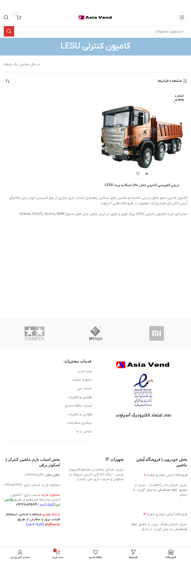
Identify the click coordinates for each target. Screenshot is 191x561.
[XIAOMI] (157, 333)
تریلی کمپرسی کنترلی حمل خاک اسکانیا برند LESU (142, 185)
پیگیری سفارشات (79, 422)
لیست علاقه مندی (78, 405)
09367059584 (26, 504)
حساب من (84, 388)
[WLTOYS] (95, 333)
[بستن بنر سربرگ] (6, 5)
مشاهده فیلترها (170, 81)
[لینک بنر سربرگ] (103, 5)
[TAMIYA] (34, 333)
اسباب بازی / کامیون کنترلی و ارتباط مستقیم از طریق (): (32, 500)
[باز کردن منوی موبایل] (182, 17)
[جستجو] (6, 17)
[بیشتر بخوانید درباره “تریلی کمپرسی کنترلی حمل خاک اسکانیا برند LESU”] (146, 173)
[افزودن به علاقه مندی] (137, 173)
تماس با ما (84, 431)
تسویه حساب (82, 379)
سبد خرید (84, 371)
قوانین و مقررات (80, 397)
